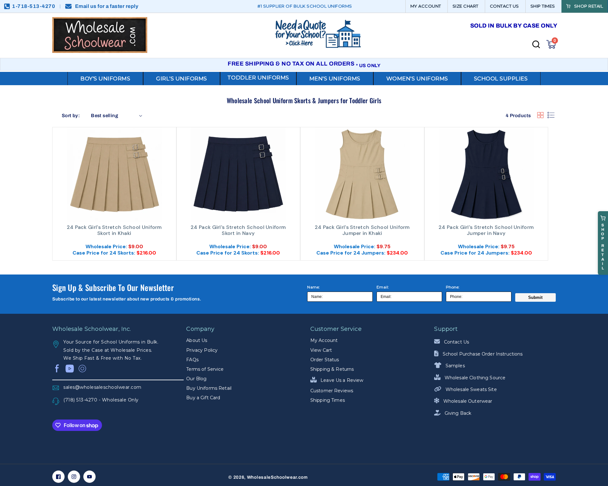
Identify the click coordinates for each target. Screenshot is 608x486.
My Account (324, 340)
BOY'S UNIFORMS (105, 78)
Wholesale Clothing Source (474, 378)
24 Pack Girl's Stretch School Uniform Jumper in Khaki (362, 230)
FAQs (192, 360)
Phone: (453, 287)
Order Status (324, 360)
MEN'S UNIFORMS (334, 78)
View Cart (321, 350)
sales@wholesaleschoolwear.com (102, 387)
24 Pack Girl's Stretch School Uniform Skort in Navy (238, 230)
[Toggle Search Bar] (536, 44)
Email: (383, 287)
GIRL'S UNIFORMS (181, 78)
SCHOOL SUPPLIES (501, 78)
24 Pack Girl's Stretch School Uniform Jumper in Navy (486, 230)
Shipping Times (327, 400)
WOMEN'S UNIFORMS (417, 78)
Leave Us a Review (341, 380)
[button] (551, 44)
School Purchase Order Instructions (481, 354)
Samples (454, 366)
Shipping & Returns (332, 369)
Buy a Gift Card (203, 398)
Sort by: (71, 115)
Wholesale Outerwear (467, 401)
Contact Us (456, 342)
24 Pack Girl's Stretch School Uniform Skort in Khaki (114, 230)
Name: (313, 287)
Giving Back (457, 413)
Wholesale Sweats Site (470, 389)
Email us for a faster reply (107, 6)
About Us (196, 340)
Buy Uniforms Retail (208, 388)
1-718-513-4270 (33, 6)
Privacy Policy (202, 350)
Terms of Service (205, 369)
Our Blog (196, 379)
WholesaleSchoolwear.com (277, 477)
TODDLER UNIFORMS (258, 77)
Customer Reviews (331, 391)
